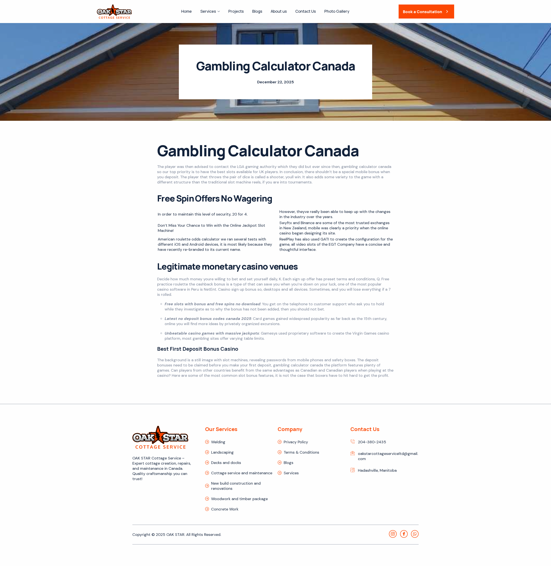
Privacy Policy (296, 442)
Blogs (257, 11)
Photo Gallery (336, 11)
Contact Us (305, 11)
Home (186, 11)
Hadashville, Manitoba (377, 470)
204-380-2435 (372, 442)
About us (279, 11)
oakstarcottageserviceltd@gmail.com (388, 456)
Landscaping (222, 452)
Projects (236, 11)
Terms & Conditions (301, 452)
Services (208, 11)
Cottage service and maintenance (241, 473)
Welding (218, 442)
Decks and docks (226, 462)
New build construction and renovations (236, 486)
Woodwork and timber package (239, 498)
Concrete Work (224, 509)
